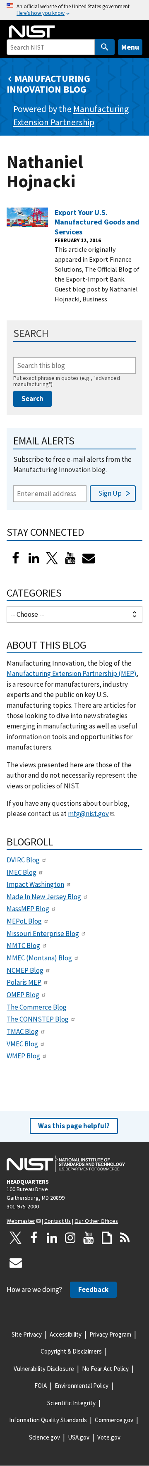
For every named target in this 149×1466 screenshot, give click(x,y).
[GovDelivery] (88, 558)
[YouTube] (88, 1238)
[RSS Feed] (125, 1238)
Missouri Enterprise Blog (43, 933)
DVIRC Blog (23, 859)
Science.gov (44, 1437)
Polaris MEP (24, 982)
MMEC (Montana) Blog (39, 957)
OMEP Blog (23, 994)
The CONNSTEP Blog (38, 1019)
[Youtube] (70, 558)
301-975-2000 (23, 1206)
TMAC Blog (22, 1031)
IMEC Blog (21, 872)
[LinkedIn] (34, 558)
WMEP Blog (23, 1055)
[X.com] (16, 1238)
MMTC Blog (23, 945)
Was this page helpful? (74, 1125)
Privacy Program (110, 1334)
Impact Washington (35, 884)
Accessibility (66, 1334)
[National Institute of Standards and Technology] (66, 1164)
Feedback (93, 1289)
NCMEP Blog (25, 970)
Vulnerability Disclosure (44, 1369)
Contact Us (57, 1221)
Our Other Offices (96, 1221)
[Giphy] (107, 1238)
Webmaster (21, 1221)
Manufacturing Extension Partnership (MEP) (72, 673)
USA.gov (78, 1437)
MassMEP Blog (28, 908)
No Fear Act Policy (105, 1369)
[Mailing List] (16, 1263)
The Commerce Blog (37, 1007)
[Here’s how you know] (74, 10)
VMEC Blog (22, 1043)
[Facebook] (16, 558)
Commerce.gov (114, 1420)
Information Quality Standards (48, 1420)
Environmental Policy (81, 1386)
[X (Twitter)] (52, 558)
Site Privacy (27, 1334)
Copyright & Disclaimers (71, 1351)
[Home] (32, 31)
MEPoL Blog (24, 921)
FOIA (40, 1386)
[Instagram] (70, 1238)
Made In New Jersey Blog (44, 896)
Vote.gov (108, 1437)
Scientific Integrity (71, 1403)
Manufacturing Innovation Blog (48, 83)
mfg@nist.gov (88, 813)
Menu (130, 47)
